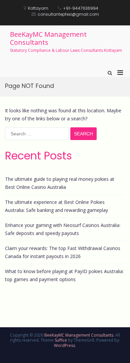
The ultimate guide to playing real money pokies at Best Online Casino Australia (59, 183)
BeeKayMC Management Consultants (48, 38)
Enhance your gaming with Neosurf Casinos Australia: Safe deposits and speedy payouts (62, 229)
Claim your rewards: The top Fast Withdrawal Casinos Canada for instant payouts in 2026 (62, 252)
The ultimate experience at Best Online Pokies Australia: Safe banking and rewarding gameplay (56, 206)
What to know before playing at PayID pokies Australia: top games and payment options (64, 275)
